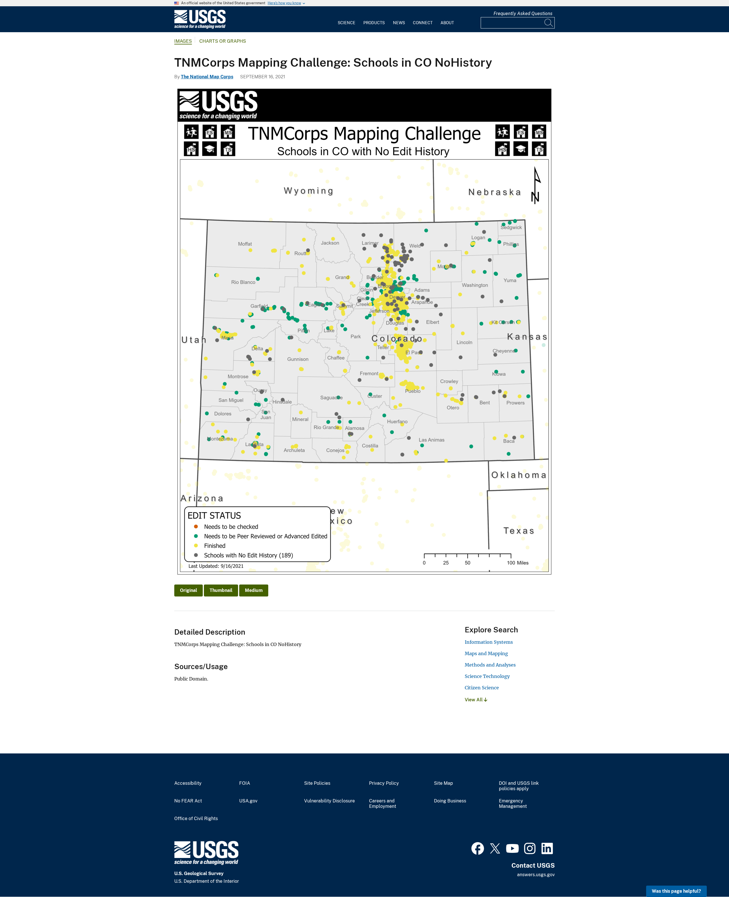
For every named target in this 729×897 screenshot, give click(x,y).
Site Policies (317, 783)
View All (474, 699)
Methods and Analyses (490, 665)
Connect (423, 23)
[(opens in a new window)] (477, 848)
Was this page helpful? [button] (676, 891)
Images (183, 41)
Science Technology (487, 676)
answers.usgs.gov (536, 874)
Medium (254, 590)
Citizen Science (482, 687)
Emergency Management (513, 803)
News (399, 23)
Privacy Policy (384, 783)
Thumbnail (221, 590)
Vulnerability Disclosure (329, 801)
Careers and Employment (382, 803)
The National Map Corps (207, 76)
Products (374, 23)
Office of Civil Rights (196, 818)
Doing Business (450, 801)
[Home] (200, 27)
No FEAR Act (188, 801)
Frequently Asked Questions (522, 13)
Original (188, 590)
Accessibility (188, 783)
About (447, 23)
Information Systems (489, 642)
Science (346, 23)
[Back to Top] (708, 876)
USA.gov (248, 801)
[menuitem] (346, 19)
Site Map (443, 783)
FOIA (244, 783)
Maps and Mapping (486, 653)
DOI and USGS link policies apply (519, 786)
